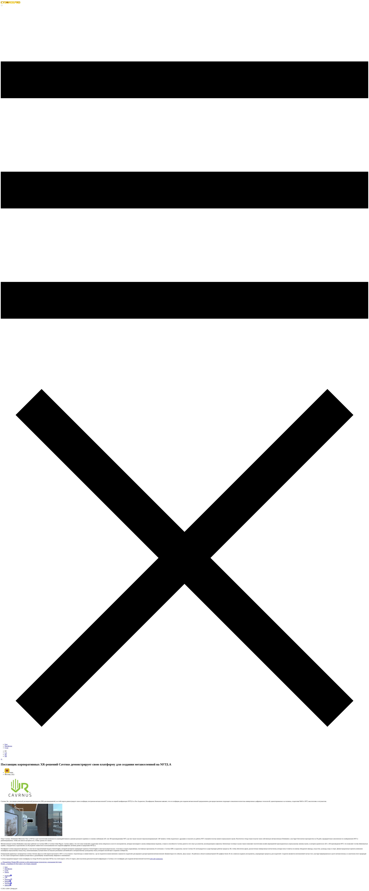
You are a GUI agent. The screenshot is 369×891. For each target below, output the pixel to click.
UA (6, 753)
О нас (6, 748)
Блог (6, 744)
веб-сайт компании (156, 859)
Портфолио (8, 746)
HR (6, 756)
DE (6, 754)
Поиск (7, 872)
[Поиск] (1, 760)
